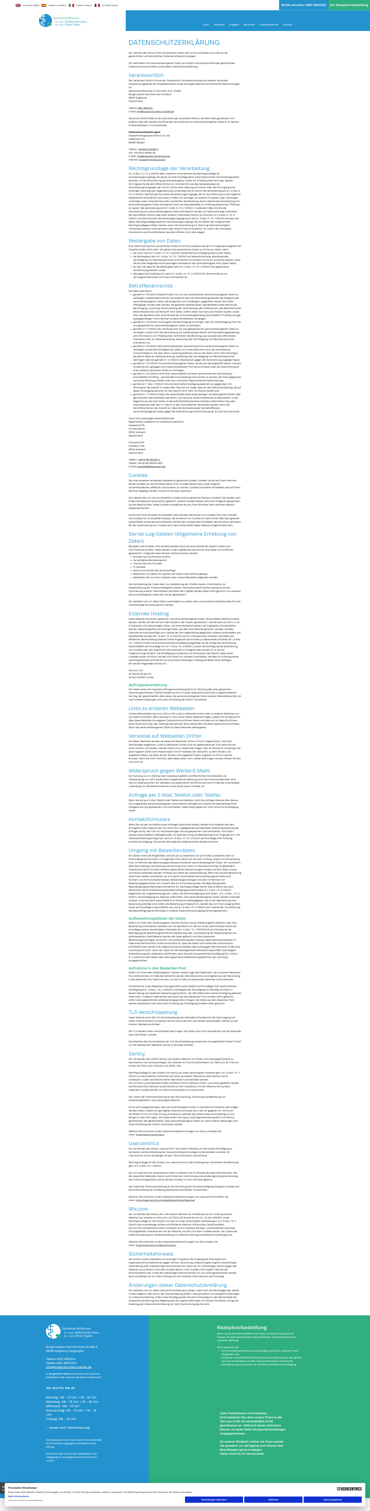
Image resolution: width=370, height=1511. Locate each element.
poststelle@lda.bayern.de (151, 466)
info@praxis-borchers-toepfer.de (155, 111)
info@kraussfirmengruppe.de (153, 156)
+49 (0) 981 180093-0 (149, 459)
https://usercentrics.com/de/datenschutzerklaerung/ (165, 1200)
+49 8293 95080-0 (148, 149)
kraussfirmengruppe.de (152, 159)
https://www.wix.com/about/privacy (156, 1245)
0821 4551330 (145, 108)
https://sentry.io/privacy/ (150, 1134)
